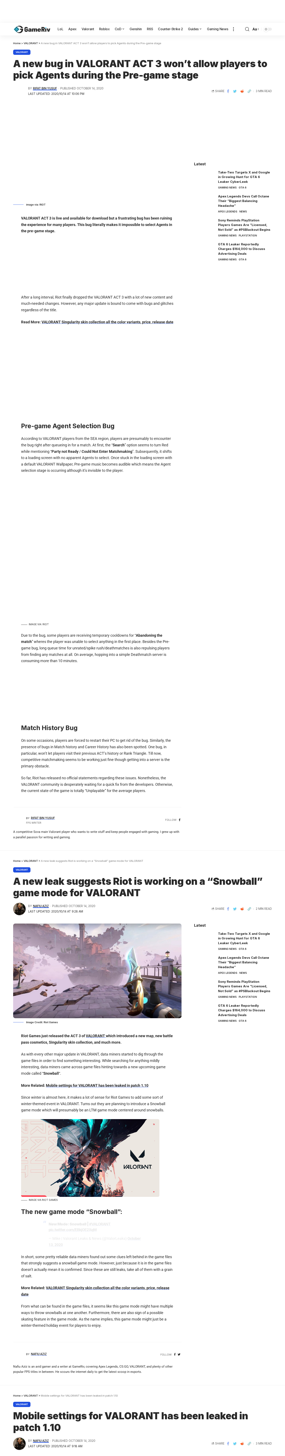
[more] (233, 29)
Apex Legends (227, 211)
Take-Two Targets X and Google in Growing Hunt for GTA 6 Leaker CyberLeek (244, 177)
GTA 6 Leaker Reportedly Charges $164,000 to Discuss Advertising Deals (241, 249)
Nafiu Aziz (41, 906)
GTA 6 (242, 187)
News (243, 211)
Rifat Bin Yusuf (45, 88)
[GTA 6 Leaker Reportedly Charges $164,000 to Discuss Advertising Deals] (204, 250)
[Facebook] (180, 820)
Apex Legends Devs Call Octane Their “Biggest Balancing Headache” (243, 201)
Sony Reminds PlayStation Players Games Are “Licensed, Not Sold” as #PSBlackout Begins (244, 225)
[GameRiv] (32, 29)
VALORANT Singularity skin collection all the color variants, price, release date (107, 322)
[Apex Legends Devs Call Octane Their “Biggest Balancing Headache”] (204, 202)
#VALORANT (100, 1224)
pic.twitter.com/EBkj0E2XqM (73, 1230)
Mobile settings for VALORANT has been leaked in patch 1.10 (97, 1085)
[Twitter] (179, 1354)
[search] (247, 29)
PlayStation (248, 235)
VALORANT (22, 52)
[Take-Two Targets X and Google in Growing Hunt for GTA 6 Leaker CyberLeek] (204, 178)
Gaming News (227, 187)
